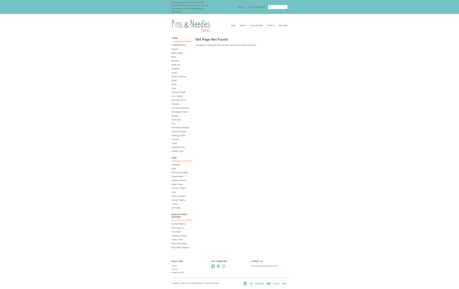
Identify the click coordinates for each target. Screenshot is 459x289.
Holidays (175, 104)
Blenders (175, 60)
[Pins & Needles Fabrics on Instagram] (223, 266)
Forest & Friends (179, 92)
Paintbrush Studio (179, 235)
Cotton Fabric (177, 184)
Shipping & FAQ (177, 272)
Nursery (175, 115)
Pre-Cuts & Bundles (180, 172)
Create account (259, 7)
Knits (174, 192)
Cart (242, 7)
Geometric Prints (179, 100)
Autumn (175, 49)
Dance (174, 72)
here (236, 45)
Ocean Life (176, 119)
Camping (175, 68)
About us (175, 269)
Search (174, 266)
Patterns (270, 25)
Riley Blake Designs (180, 247)
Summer (175, 139)
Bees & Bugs (177, 53)
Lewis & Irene (177, 239)
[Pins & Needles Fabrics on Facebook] (213, 266)
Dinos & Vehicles (179, 76)
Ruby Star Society (179, 243)
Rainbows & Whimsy (180, 127)
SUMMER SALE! (179, 45)
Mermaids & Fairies (180, 111)
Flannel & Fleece (179, 188)
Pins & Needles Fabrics (194, 283)
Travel (174, 143)
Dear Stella (176, 231)
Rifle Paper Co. (178, 227)
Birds (174, 56)
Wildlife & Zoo (177, 151)
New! (233, 25)
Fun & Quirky (177, 96)
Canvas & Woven (179, 180)
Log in (250, 7)
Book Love (176, 64)
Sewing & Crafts (178, 135)
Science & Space (179, 131)
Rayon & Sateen (179, 196)
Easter (174, 80)
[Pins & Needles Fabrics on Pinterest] (218, 266)
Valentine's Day (178, 147)
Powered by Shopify (211, 283)
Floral (174, 84)
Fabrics (243, 25)
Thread (175, 204)
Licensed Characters (180, 107)
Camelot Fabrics (178, 223)
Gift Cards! (283, 25)
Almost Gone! (177, 176)
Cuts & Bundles (256, 25)
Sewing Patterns (179, 200)
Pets (173, 123)
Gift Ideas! (176, 164)
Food (174, 88)
